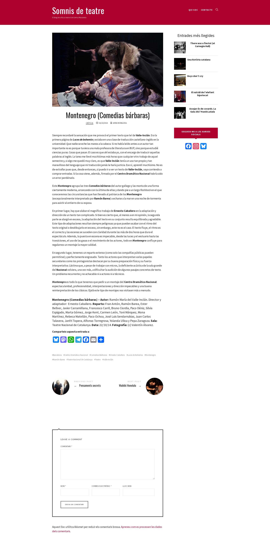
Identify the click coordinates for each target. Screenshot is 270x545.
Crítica (89, 123)
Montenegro (150, 355)
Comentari (66, 446)
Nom (63, 486)
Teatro (98, 360)
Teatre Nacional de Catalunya (80, 360)
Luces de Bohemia (135, 355)
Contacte (206, 9)
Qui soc (193, 9)
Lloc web (127, 486)
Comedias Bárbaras (98, 355)
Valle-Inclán (108, 360)
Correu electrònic (102, 486)
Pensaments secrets (80, 386)
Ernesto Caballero (117, 355)
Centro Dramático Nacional (76, 355)
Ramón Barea (59, 360)
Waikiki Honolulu (135, 386)
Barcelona (57, 355)
